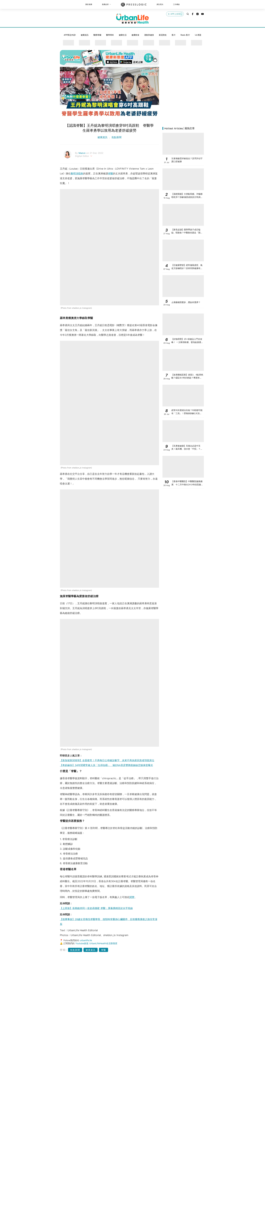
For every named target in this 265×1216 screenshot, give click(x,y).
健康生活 (123, 35)
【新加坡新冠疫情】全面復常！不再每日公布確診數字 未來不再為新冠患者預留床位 (107, 760)
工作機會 (176, 4)
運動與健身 (149, 35)
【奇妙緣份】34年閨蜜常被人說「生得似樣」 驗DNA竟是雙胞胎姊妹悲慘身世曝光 (106, 765)
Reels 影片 (185, 35)
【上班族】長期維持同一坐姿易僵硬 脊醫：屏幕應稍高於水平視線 (96, 908)
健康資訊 (84, 35)
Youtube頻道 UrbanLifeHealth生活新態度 (96, 943)
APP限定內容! (70, 35)
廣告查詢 (160, 4)
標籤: (63, 949)
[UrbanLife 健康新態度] (132, 19)
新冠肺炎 (163, 35)
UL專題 (198, 35)
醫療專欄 (97, 35)
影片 (174, 35)
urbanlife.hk (86, 940)
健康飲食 (135, 35)
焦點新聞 (116, 137)
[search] (187, 14)
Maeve (82, 153)
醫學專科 (110, 35)
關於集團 (88, 4)
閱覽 (131, 897)
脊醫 (110, 173)
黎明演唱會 (77, 173)
